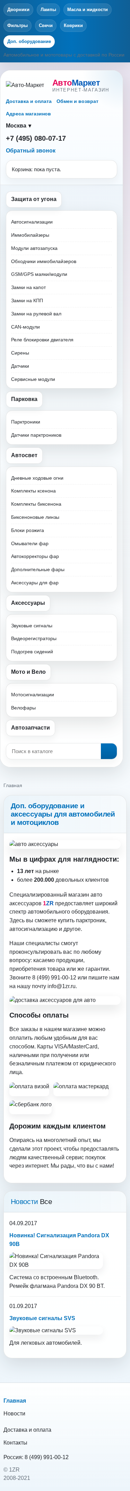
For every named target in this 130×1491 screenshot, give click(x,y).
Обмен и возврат (77, 101)
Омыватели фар (30, 543)
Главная (14, 1401)
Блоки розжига (27, 530)
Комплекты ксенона (33, 491)
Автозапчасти (30, 728)
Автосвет (24, 455)
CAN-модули (25, 327)
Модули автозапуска (34, 248)
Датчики (20, 366)
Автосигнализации (32, 222)
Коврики (73, 25)
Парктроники (25, 422)
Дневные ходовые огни (37, 478)
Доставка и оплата (29, 101)
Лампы (48, 9)
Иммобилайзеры (30, 235)
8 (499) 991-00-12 (47, 1457)
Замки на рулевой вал (36, 313)
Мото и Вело (28, 672)
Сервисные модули (33, 379)
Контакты (15, 1443)
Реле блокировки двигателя (42, 339)
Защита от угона (34, 199)
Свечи (46, 25)
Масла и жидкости (87, 9)
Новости (14, 1413)
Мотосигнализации (32, 694)
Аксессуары (28, 603)
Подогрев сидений (32, 651)
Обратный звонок (30, 151)
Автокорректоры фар (35, 556)
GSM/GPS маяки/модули (39, 274)
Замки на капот (28, 287)
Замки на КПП (27, 300)
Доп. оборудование (29, 41)
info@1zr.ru (61, 986)
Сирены (20, 353)
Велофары (23, 707)
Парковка (24, 399)
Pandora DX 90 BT (80, 1286)
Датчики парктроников (36, 435)
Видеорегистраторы (34, 638)
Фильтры (17, 25)
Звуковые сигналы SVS (42, 1318)
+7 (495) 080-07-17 (36, 138)
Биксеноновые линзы (35, 517)
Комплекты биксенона (36, 504)
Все (46, 1201)
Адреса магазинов (28, 113)
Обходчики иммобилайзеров (43, 261)
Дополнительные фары (37, 569)
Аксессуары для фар (35, 582)
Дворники (18, 9)
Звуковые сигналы (31, 625)
